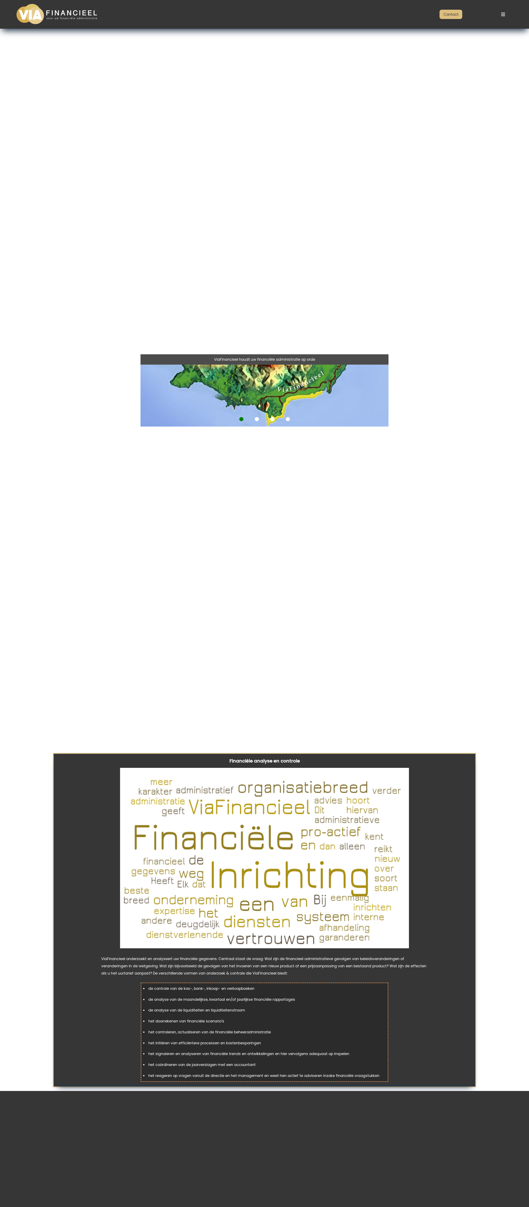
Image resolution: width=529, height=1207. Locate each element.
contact (451, 14)
